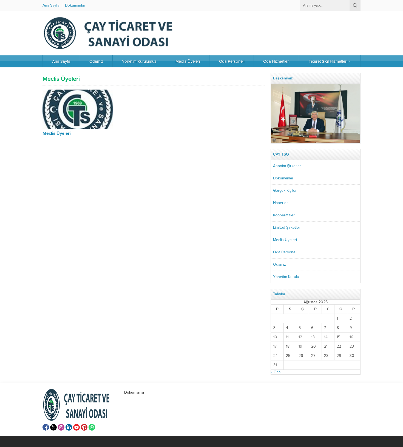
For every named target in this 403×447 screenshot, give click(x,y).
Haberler (280, 202)
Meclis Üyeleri (56, 133)
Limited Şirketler (286, 227)
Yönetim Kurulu (286, 276)
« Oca (275, 372)
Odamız (279, 264)
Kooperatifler (284, 215)
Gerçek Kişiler (285, 190)
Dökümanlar (283, 178)
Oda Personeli (285, 252)
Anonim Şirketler (287, 166)
